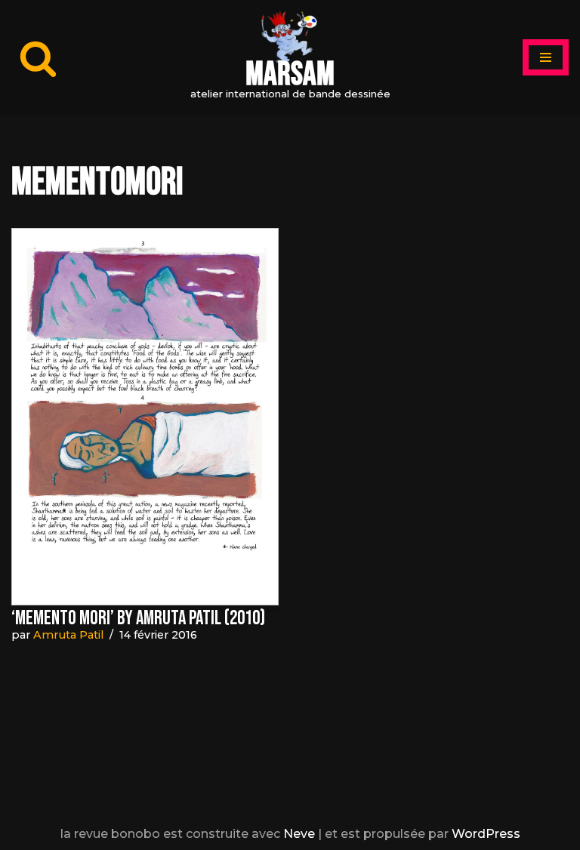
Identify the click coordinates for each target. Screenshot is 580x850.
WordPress (486, 834)
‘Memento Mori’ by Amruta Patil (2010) (138, 618)
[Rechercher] (38, 57)
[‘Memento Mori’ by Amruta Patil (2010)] (145, 417)
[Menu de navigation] (546, 57)
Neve (299, 834)
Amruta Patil (68, 635)
